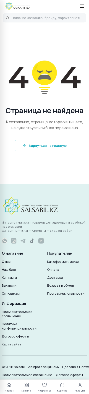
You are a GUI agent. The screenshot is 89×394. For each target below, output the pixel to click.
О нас (6, 261)
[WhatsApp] (4, 241)
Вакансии (9, 285)
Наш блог (9, 269)
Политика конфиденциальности (19, 326)
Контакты (9, 277)
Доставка (55, 277)
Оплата (53, 269)
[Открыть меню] (82, 6)
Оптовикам (11, 293)
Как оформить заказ (63, 261)
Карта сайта (11, 344)
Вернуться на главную (48, 145)
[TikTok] (32, 241)
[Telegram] (23, 241)
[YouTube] (41, 241)
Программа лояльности (65, 293)
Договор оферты (15, 336)
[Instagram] (13, 241)
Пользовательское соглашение (17, 314)
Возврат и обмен (60, 285)
